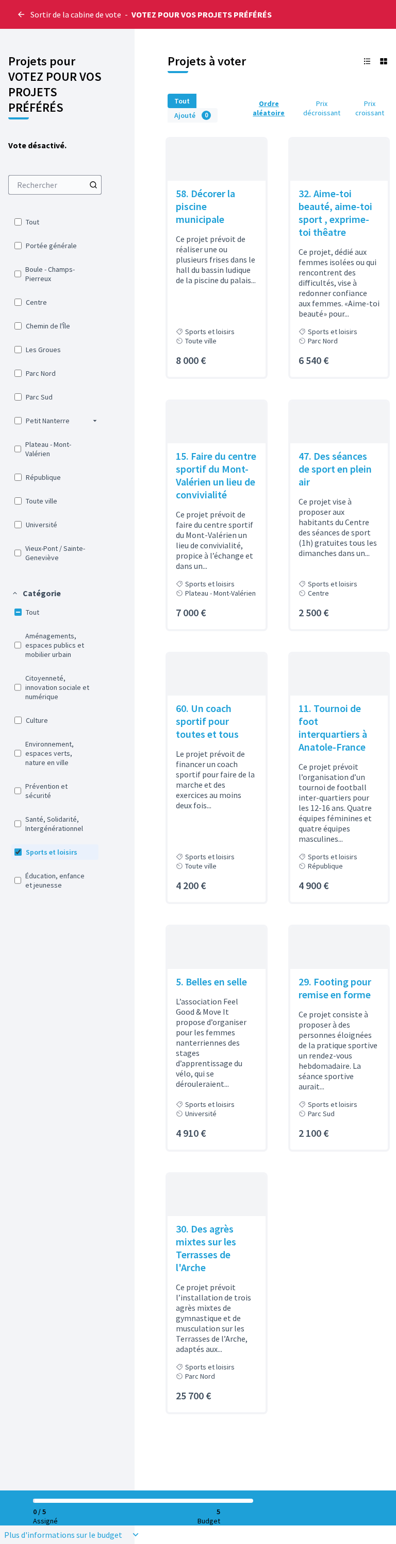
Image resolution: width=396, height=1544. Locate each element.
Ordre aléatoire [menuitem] (269, 108)
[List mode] (367, 61)
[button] (94, 420)
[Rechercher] (93, 184)
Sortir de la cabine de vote (75, 14)
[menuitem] (55, 185)
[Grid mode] (384, 61)
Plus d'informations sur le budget (63, 1535)
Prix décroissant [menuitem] (321, 108)
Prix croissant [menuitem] (369, 108)
